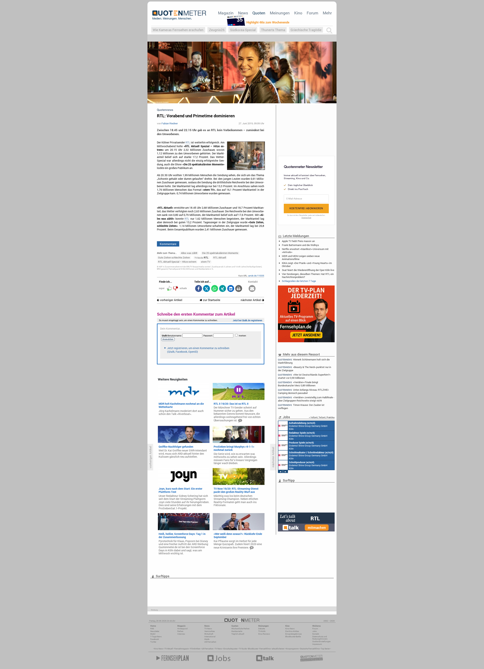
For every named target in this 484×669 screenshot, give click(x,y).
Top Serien (325, 648)
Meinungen (280, 13)
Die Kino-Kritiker (292, 631)
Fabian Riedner (169, 123)
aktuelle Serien (278, 648)
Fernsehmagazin (181, 648)
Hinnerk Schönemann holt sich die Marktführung (304, 361)
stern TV (205, 261)
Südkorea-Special (243, 30)
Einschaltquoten (230, 648)
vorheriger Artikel (170, 300)
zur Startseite (211, 300)
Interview (181, 634)
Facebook (154, 639)
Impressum (317, 644)
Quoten (258, 13)
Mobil (152, 634)
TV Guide (243, 648)
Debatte (261, 628)
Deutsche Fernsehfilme (310, 648)
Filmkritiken (195, 648)
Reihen (180, 631)
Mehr (327, 13)
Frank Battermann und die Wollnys (300, 245)
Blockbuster (253, 648)
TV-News (208, 628)
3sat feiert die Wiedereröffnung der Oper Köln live (308, 270)
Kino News (158, 648)
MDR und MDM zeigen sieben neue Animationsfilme (301, 257)
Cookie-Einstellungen (321, 641)
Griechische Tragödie (306, 30)
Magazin (225, 13)
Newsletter (154, 631)
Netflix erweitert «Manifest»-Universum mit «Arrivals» (305, 250)
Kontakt (315, 634)
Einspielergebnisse (293, 634)
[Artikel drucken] (239, 289)
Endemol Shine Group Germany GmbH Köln (308, 425)
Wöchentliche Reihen (240, 628)
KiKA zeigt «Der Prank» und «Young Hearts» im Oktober (307, 264)
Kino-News (290, 628)
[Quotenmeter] (179, 15)
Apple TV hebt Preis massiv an (298, 241)
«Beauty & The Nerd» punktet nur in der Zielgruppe (304, 369)
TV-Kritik (261, 631)
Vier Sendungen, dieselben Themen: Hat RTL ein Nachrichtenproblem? (308, 275)
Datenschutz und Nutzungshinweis (319, 637)
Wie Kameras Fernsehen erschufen (178, 30)
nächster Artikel (251, 300)
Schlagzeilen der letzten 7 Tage (299, 281)
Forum (312, 13)
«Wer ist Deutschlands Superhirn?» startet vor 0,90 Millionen (304, 376)
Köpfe (206, 639)
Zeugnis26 (217, 30)
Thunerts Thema (273, 30)
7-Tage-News (156, 636)
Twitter (153, 642)
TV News (218, 648)
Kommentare (168, 244)
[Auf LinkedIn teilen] (230, 289)
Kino (298, 13)
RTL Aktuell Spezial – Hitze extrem (177, 261)
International (210, 636)
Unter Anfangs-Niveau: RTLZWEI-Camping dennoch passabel (303, 391)
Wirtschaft (208, 634)
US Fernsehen (207, 648)
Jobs (314, 631)
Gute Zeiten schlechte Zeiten (174, 257)
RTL (187, 142)
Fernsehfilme (265, 648)
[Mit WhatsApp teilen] (214, 289)
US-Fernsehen (210, 642)
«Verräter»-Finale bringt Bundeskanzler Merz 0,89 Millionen (298, 384)
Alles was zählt (189, 252)
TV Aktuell (168, 648)
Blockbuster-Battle (293, 636)
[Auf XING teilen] (223, 289)
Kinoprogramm (292, 648)
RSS (152, 628)
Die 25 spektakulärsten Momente (220, 252)
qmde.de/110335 (256, 275)
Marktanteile (236, 631)
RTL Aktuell (219, 257)
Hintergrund (182, 628)
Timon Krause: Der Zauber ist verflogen (301, 406)
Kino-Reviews (264, 634)
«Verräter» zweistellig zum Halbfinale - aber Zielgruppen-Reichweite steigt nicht (306, 399)
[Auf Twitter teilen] (206, 289)
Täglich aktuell (237, 634)
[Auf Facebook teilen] (198, 289)
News (243, 13)
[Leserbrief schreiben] (252, 289)
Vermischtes (209, 631)
